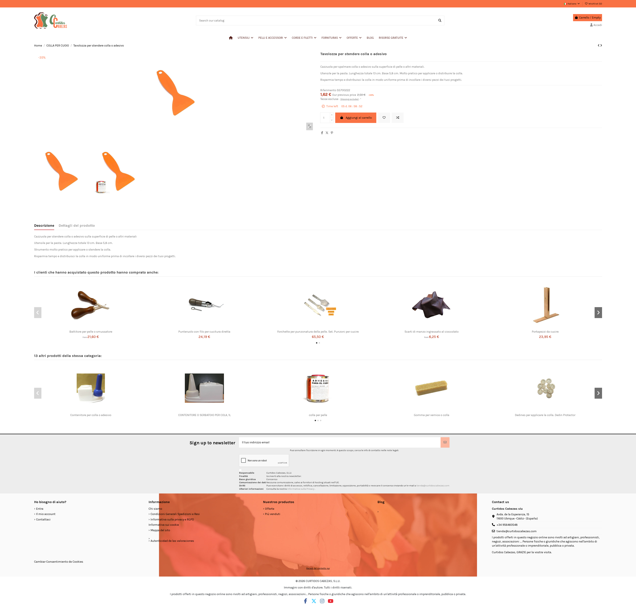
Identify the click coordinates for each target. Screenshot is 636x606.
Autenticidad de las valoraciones (172, 541)
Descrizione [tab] (44, 226)
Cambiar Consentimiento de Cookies (58, 561)
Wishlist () (595, 3)
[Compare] (89, 328)
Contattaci (43, 519)
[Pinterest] (332, 133)
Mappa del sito (160, 530)
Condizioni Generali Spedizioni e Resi (175, 514)
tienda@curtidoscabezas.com (432, 485)
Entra (39, 509)
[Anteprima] (95, 328)
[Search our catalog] (439, 20)
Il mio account (45, 514)
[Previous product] (599, 45)
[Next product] (601, 45)
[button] (272, 38)
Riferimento (328, 90)
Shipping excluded (349, 99)
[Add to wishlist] (384, 118)
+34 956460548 (507, 525)
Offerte (269, 509)
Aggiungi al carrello (359, 117)
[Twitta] (326, 133)
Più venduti (272, 514)
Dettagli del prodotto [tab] (77, 226)
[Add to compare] (398, 118)
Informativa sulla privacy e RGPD (172, 519)
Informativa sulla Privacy (301, 489)
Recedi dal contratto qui (318, 568)
